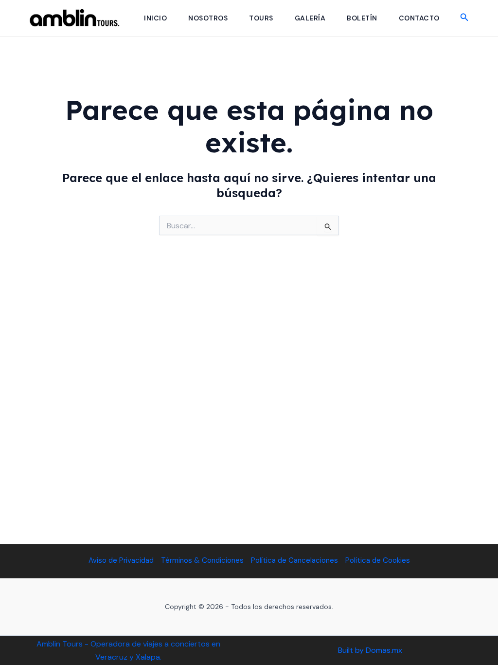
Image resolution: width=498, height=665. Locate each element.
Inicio (155, 18)
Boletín (362, 18)
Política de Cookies (377, 560)
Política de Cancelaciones (294, 560)
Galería (310, 18)
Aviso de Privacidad (121, 560)
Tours (261, 18)
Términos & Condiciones (202, 560)
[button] (464, 17)
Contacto (419, 18)
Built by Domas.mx (370, 650)
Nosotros (208, 18)
